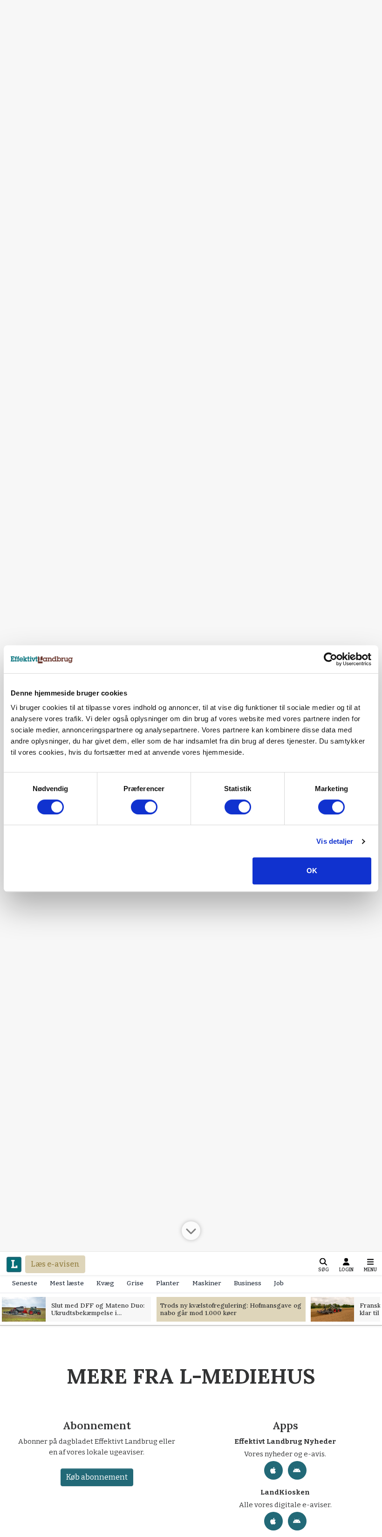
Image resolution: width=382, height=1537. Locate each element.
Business (247, 1283)
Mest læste (67, 1283)
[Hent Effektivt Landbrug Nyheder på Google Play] (297, 1470)
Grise (135, 1283)
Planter (167, 1283)
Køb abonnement (97, 1477)
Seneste (24, 1283)
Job (279, 1283)
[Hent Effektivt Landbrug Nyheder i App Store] (273, 1470)
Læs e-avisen (55, 1264)
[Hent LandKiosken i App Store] (273, 1521)
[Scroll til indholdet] (191, 1230)
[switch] (144, 807)
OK (312, 871)
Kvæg (105, 1283)
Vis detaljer (334, 841)
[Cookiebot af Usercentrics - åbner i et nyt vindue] (330, 659)
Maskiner (206, 1283)
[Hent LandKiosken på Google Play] (297, 1521)
